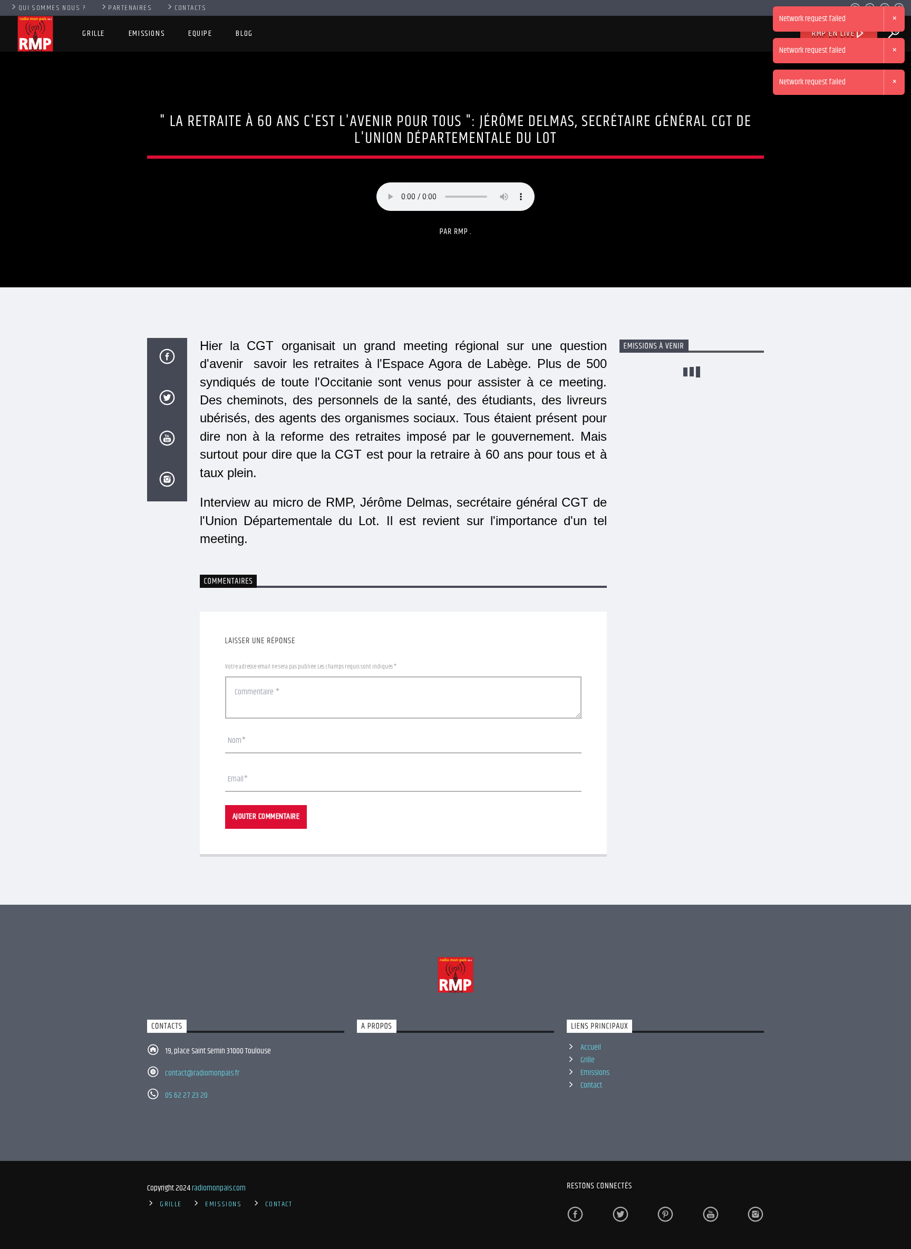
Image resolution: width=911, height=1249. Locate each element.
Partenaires (130, 8)
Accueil (590, 1047)
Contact (591, 1085)
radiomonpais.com (219, 1188)
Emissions (146, 33)
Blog (244, 33)
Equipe (200, 33)
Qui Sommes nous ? (52, 8)
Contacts (191, 8)
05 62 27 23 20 (186, 1095)
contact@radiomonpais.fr (202, 1073)
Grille (93, 33)
